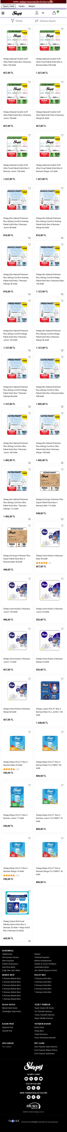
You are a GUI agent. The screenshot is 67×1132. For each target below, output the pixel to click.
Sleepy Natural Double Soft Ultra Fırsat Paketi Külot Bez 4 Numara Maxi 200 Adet (49, 62)
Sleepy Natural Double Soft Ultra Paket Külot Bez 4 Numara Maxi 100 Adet (17, 62)
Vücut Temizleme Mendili (45, 1038)
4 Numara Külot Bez (42, 982)
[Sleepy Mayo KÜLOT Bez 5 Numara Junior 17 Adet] (17, 796)
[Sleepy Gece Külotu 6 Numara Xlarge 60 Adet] (17, 690)
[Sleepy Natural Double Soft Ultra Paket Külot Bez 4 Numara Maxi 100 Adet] (17, 40)
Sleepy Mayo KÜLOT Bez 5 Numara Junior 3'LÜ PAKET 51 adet (49, 818)
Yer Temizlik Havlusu (43, 1011)
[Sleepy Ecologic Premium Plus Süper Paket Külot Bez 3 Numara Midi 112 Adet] (49, 481)
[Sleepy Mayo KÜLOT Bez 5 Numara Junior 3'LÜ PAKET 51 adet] (49, 796)
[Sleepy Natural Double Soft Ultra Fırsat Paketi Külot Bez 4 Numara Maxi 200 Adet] (49, 40)
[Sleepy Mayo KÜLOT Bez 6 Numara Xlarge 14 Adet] (17, 849)
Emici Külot (39, 1027)
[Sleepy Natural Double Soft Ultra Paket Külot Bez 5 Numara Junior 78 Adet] (17, 93)
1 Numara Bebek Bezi (11, 978)
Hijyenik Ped (7, 1027)
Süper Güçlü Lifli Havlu (44, 1008)
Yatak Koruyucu (41, 1034)
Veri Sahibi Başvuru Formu (45, 970)
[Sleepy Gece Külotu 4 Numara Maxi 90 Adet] (49, 537)
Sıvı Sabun (6, 1047)
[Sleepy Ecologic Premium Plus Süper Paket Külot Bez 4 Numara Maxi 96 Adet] (17, 537)
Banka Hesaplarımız (43, 961)
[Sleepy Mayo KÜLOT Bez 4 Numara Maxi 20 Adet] (17, 743)
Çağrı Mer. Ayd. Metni (11, 970)
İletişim (32, 6)
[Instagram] (36, 1079)
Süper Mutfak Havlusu (43, 1018)
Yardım (22, 6)
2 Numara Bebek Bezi (11, 982)
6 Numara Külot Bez (42, 989)
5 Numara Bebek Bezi (11, 992)
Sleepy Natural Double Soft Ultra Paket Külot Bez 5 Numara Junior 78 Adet (17, 115)
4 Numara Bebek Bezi (11, 989)
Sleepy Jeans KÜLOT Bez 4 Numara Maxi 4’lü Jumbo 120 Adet (49, 712)
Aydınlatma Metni (41, 967)
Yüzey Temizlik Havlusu (44, 1015)
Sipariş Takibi (8, 6)
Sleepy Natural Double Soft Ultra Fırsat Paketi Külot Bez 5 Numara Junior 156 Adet (16, 168)
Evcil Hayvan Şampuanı (44, 1053)
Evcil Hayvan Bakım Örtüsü (45, 1050)
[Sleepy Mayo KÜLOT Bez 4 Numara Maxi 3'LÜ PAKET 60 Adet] (49, 743)
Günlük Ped (7, 1031)
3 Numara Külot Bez (42, 978)
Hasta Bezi (39, 1031)
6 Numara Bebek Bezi (11, 996)
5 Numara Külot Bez (42, 985)
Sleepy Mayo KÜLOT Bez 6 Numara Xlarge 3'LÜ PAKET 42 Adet (49, 871)
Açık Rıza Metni (8, 967)
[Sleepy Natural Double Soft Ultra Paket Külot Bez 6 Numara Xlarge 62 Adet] (49, 93)
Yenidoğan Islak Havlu (11, 1011)
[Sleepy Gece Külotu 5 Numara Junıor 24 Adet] (49, 590)
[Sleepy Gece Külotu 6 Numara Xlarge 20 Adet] (49, 640)
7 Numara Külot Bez (42, 992)
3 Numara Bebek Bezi (11, 985)
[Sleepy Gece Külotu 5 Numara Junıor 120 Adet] (17, 590)
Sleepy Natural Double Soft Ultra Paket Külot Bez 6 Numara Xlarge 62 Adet (50, 115)
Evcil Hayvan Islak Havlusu (45, 1047)
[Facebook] (26, 1079)
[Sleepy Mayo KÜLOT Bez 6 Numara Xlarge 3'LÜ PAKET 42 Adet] (49, 849)
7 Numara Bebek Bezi (11, 999)
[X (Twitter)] (31, 1079)
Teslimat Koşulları (41, 957)
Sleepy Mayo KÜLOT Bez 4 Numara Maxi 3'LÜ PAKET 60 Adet (48, 765)
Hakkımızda (7, 954)
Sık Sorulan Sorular (10, 957)
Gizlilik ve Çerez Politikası (45, 964)
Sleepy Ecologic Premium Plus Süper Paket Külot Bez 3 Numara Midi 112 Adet (49, 502)
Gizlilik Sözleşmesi (10, 964)
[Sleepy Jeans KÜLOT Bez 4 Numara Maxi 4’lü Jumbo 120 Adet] (49, 690)
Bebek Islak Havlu (9, 1008)
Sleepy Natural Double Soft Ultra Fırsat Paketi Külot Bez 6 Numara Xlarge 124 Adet (49, 168)
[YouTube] (41, 1079)
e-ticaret (34, 1122)
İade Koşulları (8, 961)
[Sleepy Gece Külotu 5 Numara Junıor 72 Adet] (17, 640)
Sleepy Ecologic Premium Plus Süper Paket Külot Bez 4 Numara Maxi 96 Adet (16, 558)
